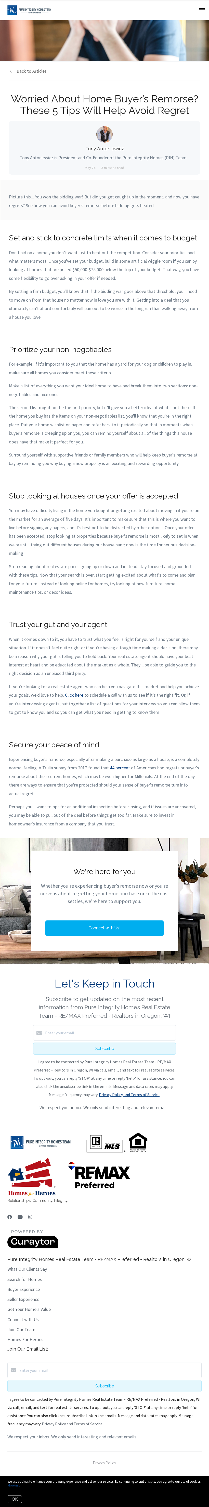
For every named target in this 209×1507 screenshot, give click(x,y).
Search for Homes (24, 1279)
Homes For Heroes (25, 1339)
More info (14, 1485)
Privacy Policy (104, 1462)
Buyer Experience (23, 1289)
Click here (74, 695)
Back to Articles (32, 71)
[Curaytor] (32, 1246)
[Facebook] (9, 1217)
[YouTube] (20, 1217)
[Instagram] (30, 1217)
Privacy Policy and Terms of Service (129, 1094)
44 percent (120, 768)
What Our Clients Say (27, 1269)
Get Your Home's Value (29, 1309)
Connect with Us (23, 1319)
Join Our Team (21, 1329)
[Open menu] (202, 10)
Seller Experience (23, 1299)
